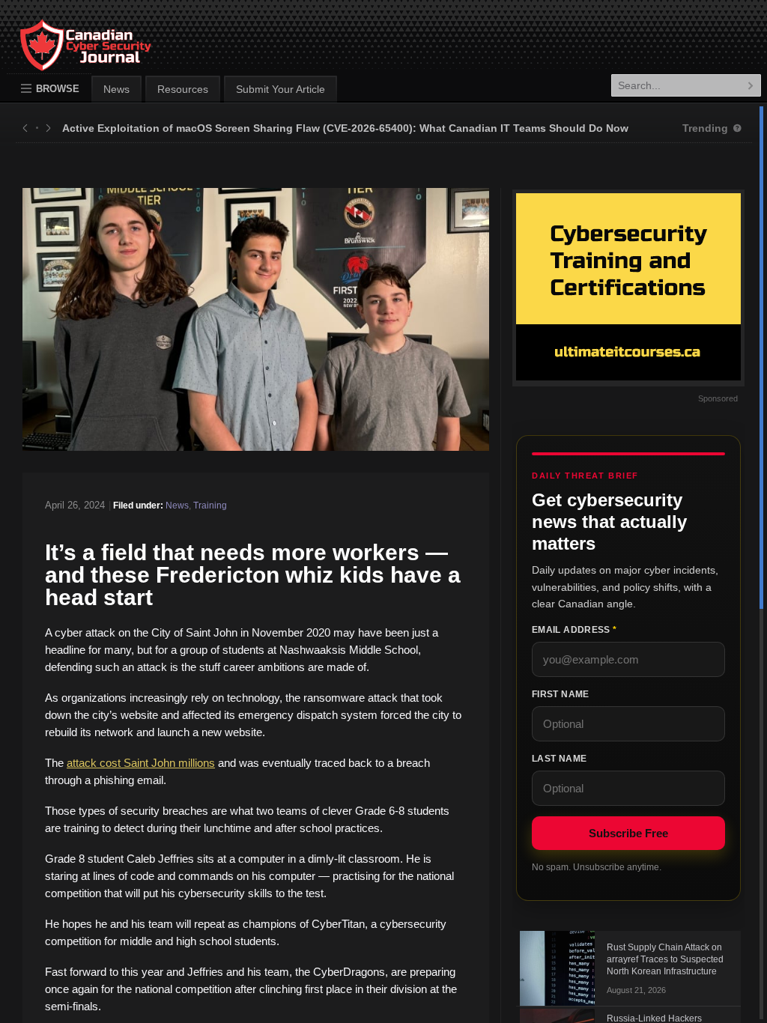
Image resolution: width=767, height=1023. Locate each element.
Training (210, 505)
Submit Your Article (280, 89)
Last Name (559, 758)
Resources (182, 89)
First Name (560, 694)
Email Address (574, 630)
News (116, 89)
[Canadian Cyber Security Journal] (70, 57)
